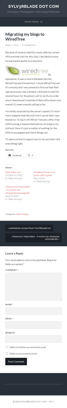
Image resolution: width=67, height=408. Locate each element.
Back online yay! (13, 172)
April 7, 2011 (12, 45)
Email (9, 318)
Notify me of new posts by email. (23, 353)
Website (10, 333)
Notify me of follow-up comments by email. (28, 347)
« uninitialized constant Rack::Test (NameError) (29, 228)
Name (9, 304)
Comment (12, 270)
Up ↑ (51, 401)
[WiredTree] (26, 74)
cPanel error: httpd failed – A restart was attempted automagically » (35, 237)
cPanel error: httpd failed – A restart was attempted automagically (17, 189)
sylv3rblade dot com (33, 6)
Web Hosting (22, 214)
